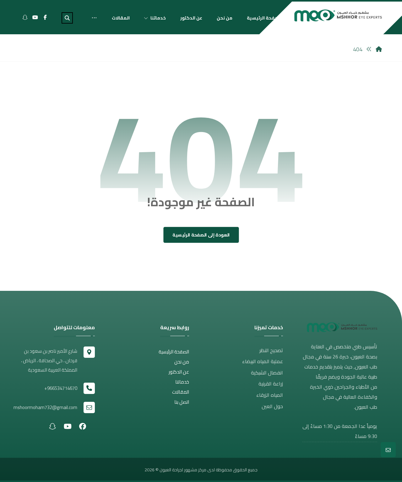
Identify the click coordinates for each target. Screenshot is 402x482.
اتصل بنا (181, 402)
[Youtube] (35, 17)
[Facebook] (45, 17)
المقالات (180, 391)
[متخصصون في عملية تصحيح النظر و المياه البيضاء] (338, 15)
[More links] (94, 18)
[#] (83, 426)
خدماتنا (182, 381)
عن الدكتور (179, 371)
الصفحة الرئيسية (174, 351)
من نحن (181, 361)
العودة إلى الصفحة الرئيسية (201, 235)
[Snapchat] (25, 17)
